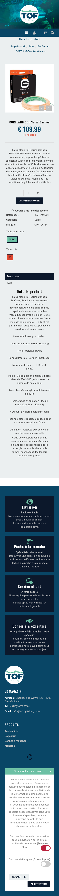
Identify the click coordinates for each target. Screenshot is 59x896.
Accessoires (11, 731)
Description (13, 276)
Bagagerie (10, 736)
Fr (45, 32)
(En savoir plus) (41, 859)
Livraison (29, 507)
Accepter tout (39, 884)
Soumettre (19, 877)
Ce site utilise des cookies (28, 771)
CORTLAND (40, 224)
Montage (10, 745)
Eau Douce (43, 46)
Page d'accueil (18, 46)
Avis (9, 282)
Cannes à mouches (15, 740)
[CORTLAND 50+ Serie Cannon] (29, 65)
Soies (31, 46)
